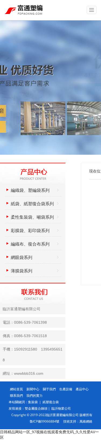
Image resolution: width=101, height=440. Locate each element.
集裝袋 (33, 402)
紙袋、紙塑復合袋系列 (32, 204)
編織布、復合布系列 (30, 244)
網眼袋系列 (21, 257)
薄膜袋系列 (21, 271)
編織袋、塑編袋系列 (30, 190)
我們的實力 (34, 395)
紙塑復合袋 (51, 402)
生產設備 (65, 389)
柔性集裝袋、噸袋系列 (32, 217)
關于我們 (49, 389)
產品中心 (82, 389)
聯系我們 (16, 395)
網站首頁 (16, 389)
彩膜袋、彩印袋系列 (30, 230)
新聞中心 (32, 389)
